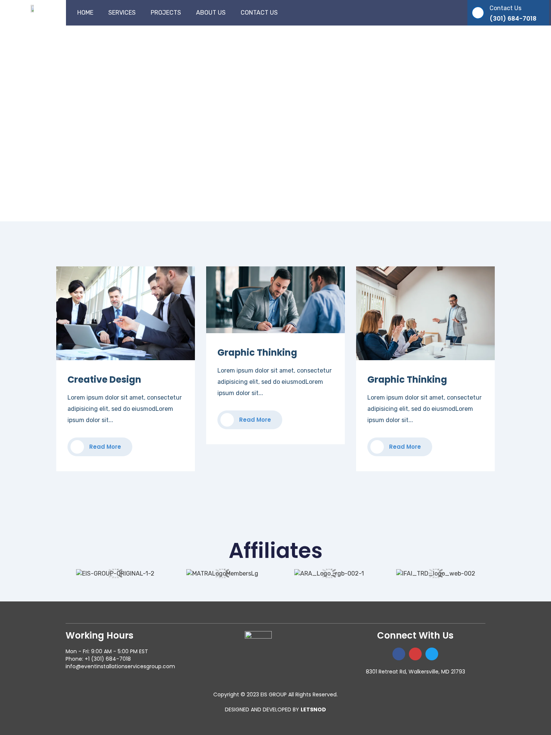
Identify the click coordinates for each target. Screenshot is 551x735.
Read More (104, 447)
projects (166, 12)
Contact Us (259, 12)
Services (122, 12)
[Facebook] (398, 654)
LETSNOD (313, 709)
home (85, 12)
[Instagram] (415, 654)
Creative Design (104, 379)
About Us (211, 12)
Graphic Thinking (257, 352)
